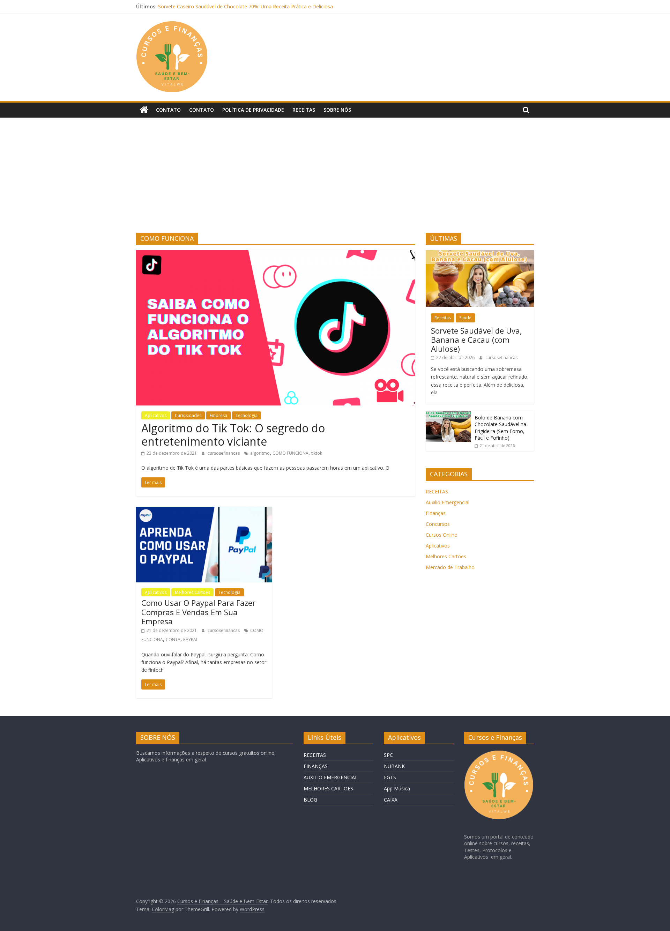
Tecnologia (247, 415)
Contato (168, 109)
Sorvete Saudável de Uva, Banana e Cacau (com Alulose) (476, 339)
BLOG (310, 799)
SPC (388, 755)
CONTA (173, 639)
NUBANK (394, 766)
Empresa (218, 415)
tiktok (316, 453)
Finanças (436, 513)
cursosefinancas (224, 453)
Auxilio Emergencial (447, 502)
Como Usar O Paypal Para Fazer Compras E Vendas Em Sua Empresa (198, 611)
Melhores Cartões (192, 592)
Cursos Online (441, 534)
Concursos (438, 524)
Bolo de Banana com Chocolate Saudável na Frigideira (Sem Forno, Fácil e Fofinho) (500, 427)
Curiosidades (188, 415)
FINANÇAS (316, 766)
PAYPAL (190, 639)
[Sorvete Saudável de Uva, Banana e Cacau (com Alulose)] (480, 254)
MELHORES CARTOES (328, 788)
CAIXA (390, 799)
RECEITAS (437, 491)
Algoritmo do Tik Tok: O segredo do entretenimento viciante (233, 434)
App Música (397, 788)
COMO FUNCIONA (290, 453)
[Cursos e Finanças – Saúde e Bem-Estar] (144, 110)
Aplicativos (155, 415)
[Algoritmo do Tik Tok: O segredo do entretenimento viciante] (275, 254)
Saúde (465, 318)
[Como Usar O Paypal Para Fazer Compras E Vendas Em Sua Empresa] (204, 511)
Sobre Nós (337, 109)
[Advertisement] (335, 180)
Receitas (303, 109)
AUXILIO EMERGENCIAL (331, 777)
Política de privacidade (253, 109)
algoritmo (260, 453)
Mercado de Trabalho (450, 567)
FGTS (390, 777)
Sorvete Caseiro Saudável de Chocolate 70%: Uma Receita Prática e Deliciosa (245, 6)
